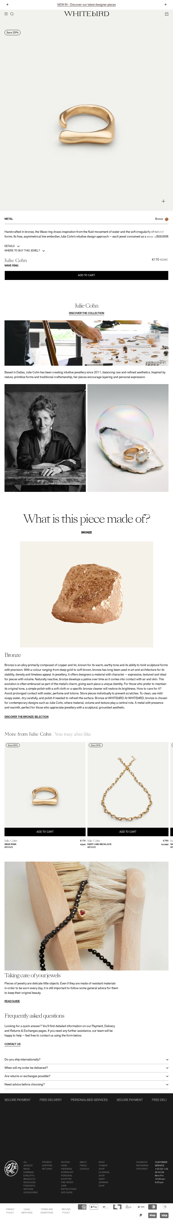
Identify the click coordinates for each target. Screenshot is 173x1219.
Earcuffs (28, 1176)
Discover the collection (86, 313)
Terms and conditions (46, 1211)
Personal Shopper (66, 1177)
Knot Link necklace (99, 844)
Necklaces (29, 1182)
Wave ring (10, 844)
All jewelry (28, 1164)
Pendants (29, 1186)
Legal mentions (26, 1211)
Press (83, 1165)
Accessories (30, 1192)
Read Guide (12, 1001)
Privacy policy (10, 1211)
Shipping (47, 1165)
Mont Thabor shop (103, 1165)
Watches (28, 1189)
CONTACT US (12, 1044)
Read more (162, 236)
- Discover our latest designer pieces (86, 5)
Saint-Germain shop (103, 1182)
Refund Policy (66, 1211)
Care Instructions (68, 1187)
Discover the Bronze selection (26, 717)
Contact (84, 1169)
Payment (47, 1162)
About (83, 1162)
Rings (26, 1169)
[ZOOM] (163, 201)
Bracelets (29, 1179)
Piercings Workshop (67, 1171)
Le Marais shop (104, 1174)
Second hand (65, 1164)
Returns (47, 1169)
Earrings (28, 1172)
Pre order (67, 1182)
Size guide (67, 1192)
